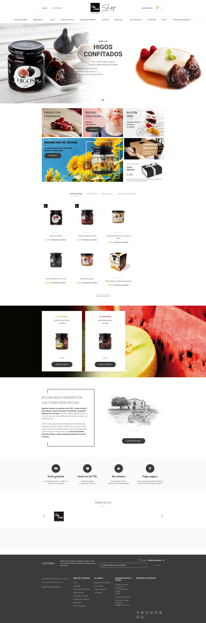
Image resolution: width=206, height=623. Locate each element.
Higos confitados (55, 236)
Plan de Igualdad (79, 606)
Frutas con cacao (67, 20)
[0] (157, 8)
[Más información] (62, 219)
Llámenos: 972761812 (122, 597)
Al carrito (50, 219)
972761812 (58, 8)
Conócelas (94, 129)
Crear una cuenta (100, 589)
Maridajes (118, 20)
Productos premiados (182, 20)
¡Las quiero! (103, 82)
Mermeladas (38, 20)
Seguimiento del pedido (102, 583)
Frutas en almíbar (20, 20)
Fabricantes (103, 502)
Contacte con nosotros (81, 599)
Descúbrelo (53, 155)
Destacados (76, 194)
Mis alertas (98, 593)
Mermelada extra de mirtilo (56, 279)
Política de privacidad (80, 596)
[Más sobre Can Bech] (59, 516)
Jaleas (52, 20)
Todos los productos (103, 296)
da (162, 560)
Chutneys (105, 20)
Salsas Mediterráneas (88, 20)
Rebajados (107, 194)
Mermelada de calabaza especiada (118, 281)
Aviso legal (77, 586)
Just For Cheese (135, 20)
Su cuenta (98, 578)
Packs (164, 20)
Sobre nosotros (78, 593)
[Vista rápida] (57, 219)
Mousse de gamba (87, 279)
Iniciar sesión (98, 586)
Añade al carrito (62, 364)
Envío (75, 583)
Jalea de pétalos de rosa (87, 236)
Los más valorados (126, 194)
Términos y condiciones (81, 589)
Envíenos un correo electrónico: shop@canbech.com (122, 602)
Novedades (91, 194)
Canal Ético (77, 603)
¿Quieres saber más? (133, 441)
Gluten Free (151, 20)
